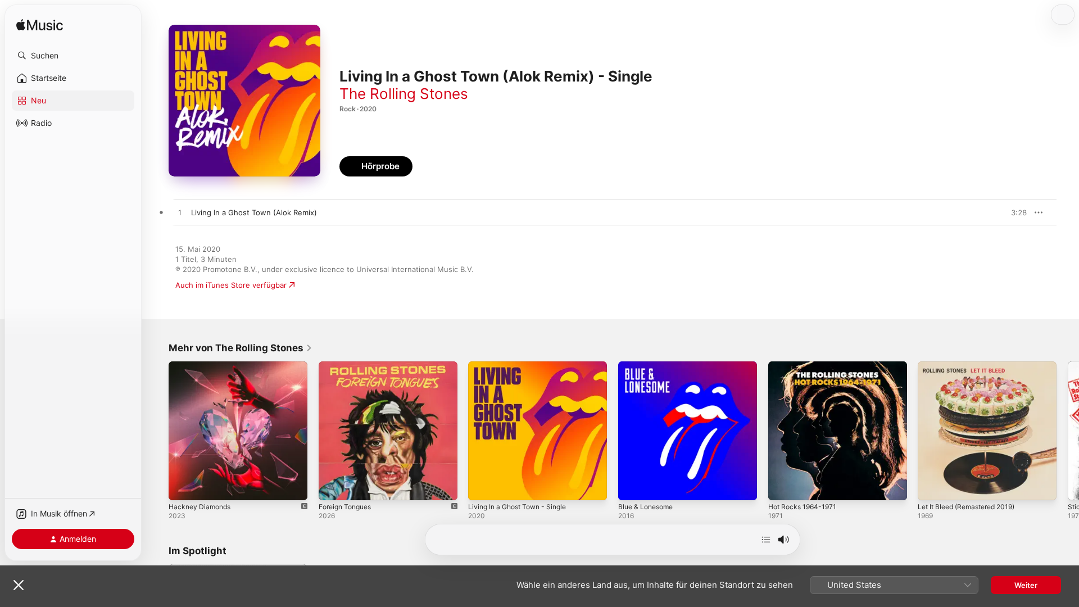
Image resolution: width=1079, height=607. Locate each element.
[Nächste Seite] (1068, 430)
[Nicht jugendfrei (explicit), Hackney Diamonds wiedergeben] (182, 486)
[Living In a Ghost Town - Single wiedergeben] (482, 486)
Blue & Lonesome (648, 365)
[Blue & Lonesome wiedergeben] (632, 486)
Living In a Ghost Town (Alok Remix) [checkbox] (254, 212)
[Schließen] (18, 585)
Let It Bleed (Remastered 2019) (972, 365)
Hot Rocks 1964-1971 (805, 365)
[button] (73, 55)
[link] (240, 348)
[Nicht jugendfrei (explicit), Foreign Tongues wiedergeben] (332, 486)
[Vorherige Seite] (157, 430)
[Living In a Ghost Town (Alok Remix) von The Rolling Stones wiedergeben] (180, 213)
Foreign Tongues (348, 365)
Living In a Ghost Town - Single (522, 365)
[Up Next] (766, 539)
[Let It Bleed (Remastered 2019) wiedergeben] (931, 486)
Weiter (1025, 585)
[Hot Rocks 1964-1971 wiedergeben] (782, 486)
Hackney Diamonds (202, 365)
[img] (39, 25)
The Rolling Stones (403, 93)
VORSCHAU (1011, 212)
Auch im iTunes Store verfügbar (231, 284)
